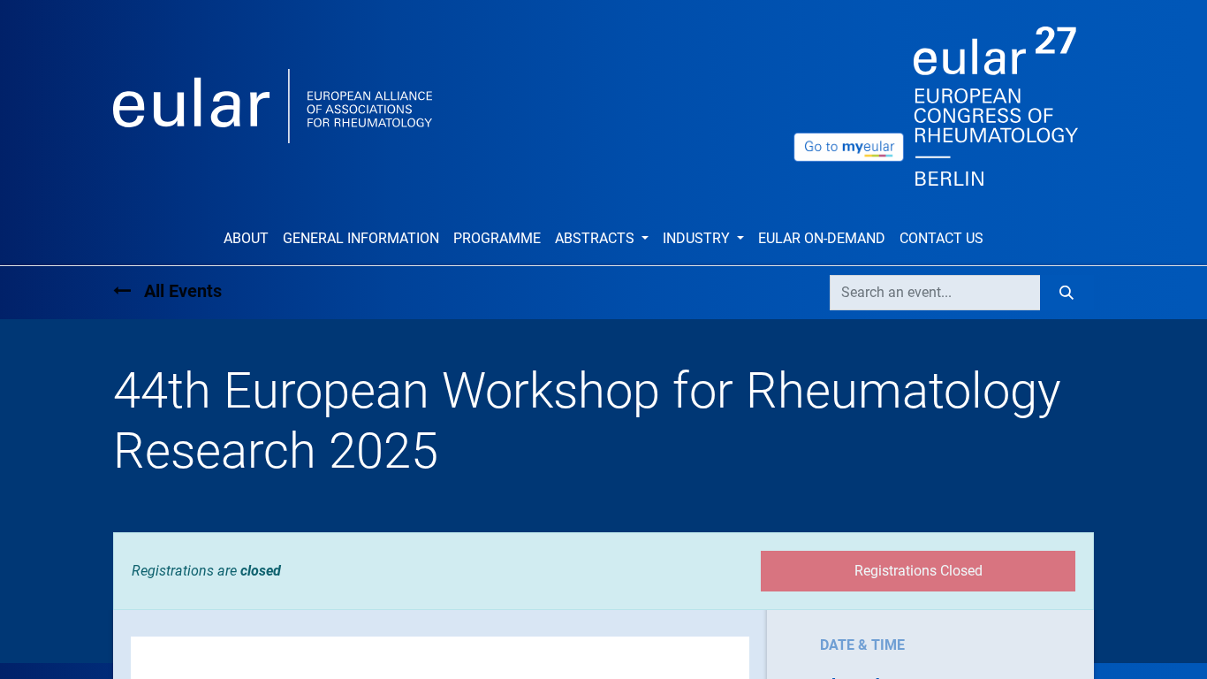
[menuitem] (246, 238)
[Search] (1067, 292)
